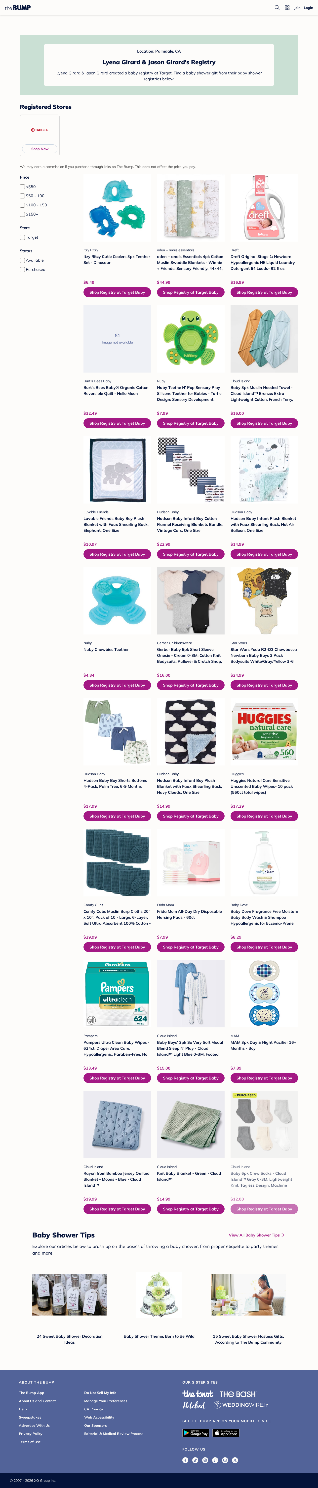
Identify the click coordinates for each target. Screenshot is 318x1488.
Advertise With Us (34, 1425)
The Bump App (31, 1393)
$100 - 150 (36, 204)
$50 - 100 (35, 195)
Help (23, 1409)
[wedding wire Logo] (241, 1404)
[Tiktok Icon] (195, 1460)
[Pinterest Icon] (215, 1460)
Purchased (35, 269)
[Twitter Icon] (235, 1460)
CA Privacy (93, 1409)
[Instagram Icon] (205, 1460)
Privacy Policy (30, 1433)
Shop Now (39, 149)
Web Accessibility (99, 1417)
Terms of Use (30, 1442)
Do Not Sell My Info (100, 1393)
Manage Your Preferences (105, 1401)
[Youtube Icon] (225, 1460)
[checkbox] (22, 186)
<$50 (31, 186)
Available (35, 260)
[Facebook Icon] (185, 1460)
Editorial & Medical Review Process (113, 1433)
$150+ (32, 214)
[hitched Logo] (194, 1404)
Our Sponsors (95, 1425)
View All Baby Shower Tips (254, 1235)
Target (32, 237)
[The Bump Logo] (18, 7)
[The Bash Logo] (239, 1394)
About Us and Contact (37, 1401)
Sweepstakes (30, 1417)
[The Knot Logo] (198, 1393)
